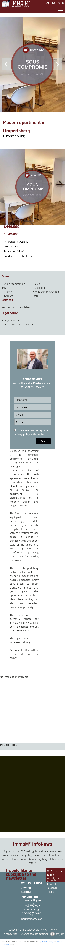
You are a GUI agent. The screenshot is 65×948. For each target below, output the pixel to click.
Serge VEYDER (32, 379)
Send (43, 441)
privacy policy (22, 434)
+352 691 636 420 (34, 387)
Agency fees (10, 934)
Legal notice (50, 929)
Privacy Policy (47, 941)
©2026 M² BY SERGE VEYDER (24, 929)
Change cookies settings (34, 934)
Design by (60, 934)
